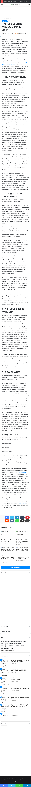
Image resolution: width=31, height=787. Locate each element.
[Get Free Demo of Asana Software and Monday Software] (23, 534)
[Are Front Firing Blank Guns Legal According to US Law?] (5, 663)
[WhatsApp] (17, 520)
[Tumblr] (22, 517)
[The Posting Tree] (15, 4)
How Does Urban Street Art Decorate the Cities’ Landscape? (20, 687)
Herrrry (4, 33)
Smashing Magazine (23, 472)
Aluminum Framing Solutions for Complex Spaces (19, 678)
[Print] (27, 520)
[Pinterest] (27, 517)
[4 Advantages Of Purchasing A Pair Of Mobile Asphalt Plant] (5, 672)
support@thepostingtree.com (8, 646)
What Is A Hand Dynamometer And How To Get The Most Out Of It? (7, 558)
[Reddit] (7, 520)
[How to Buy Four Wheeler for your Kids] (5, 700)
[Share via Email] (22, 520)
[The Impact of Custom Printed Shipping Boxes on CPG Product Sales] (23, 551)
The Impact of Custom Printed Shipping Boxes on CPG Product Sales (22, 557)
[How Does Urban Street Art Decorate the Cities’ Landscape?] (5, 691)
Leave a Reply (15, 567)
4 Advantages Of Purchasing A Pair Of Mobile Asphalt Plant (19, 669)
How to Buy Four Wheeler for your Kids (20, 698)
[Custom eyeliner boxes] (5, 716)
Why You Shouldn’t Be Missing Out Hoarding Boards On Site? (20, 705)
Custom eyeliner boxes (17, 714)
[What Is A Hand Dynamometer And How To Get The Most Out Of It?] (8, 551)
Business (8, 18)
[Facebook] (7, 517)
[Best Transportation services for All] (8, 534)
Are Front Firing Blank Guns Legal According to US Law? (20, 660)
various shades (22, 503)
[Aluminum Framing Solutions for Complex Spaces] (5, 681)
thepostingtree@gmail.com (7, 650)
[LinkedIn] (17, 517)
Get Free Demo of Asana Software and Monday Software (23, 541)
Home (4, 18)
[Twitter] (12, 517)
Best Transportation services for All (7, 540)
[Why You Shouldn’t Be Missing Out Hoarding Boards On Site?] (5, 708)
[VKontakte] (12, 520)
